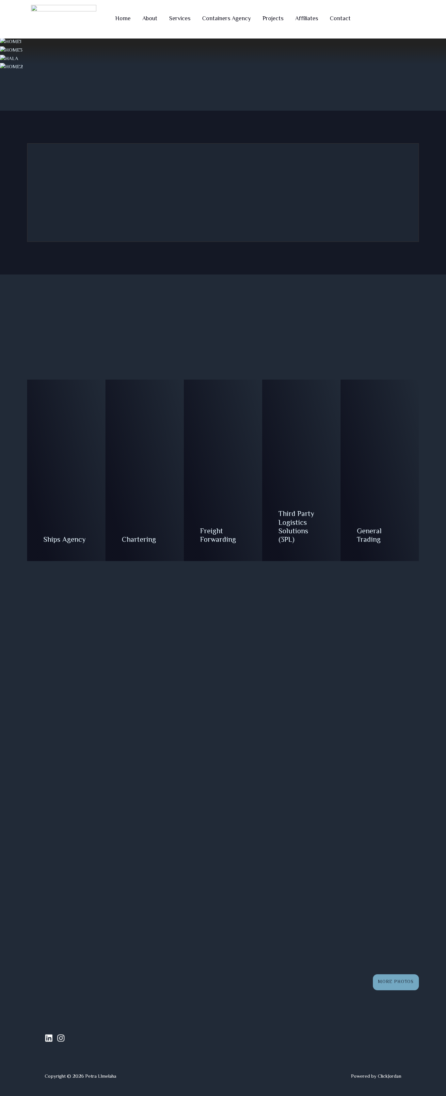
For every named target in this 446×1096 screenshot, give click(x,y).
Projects (273, 19)
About (149, 19)
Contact (340, 19)
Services (179, 19)
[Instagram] (61, 1038)
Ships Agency (64, 540)
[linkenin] (49, 1038)
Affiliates (306, 19)
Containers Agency (226, 19)
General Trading (369, 536)
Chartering (139, 540)
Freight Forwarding (218, 536)
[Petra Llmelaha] (63, 19)
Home (123, 19)
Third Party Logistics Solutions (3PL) (296, 527)
